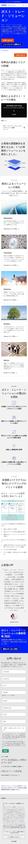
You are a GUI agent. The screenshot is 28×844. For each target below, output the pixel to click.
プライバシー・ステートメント (13, 743)
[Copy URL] (14, 111)
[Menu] (26, 5)
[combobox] (14, 701)
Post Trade (17, 1)
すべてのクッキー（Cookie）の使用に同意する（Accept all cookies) (14, 832)
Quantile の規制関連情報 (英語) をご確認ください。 (14, 788)
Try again (14, 114)
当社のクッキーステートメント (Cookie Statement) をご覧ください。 (14, 827)
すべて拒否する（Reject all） (14, 837)
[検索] (23, 5)
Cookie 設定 (14, 841)
